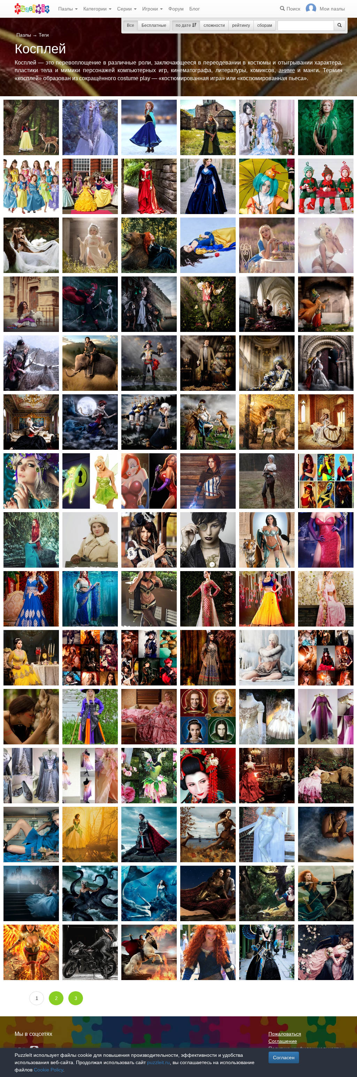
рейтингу (241, 25)
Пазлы (66, 9)
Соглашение (282, 1041)
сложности (214, 25)
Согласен (284, 1057)
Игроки (150, 9)
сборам (264, 25)
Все (130, 25)
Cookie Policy (48, 1069)
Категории (95, 9)
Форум (176, 9)
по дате (184, 25)
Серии (125, 9)
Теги (44, 35)
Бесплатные (154, 25)
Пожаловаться (284, 1034)
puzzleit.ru (158, 1062)
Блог (194, 9)
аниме (287, 70)
